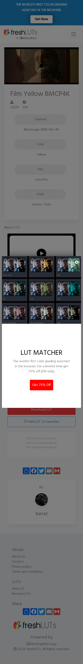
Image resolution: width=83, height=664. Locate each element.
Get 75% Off (41, 385)
